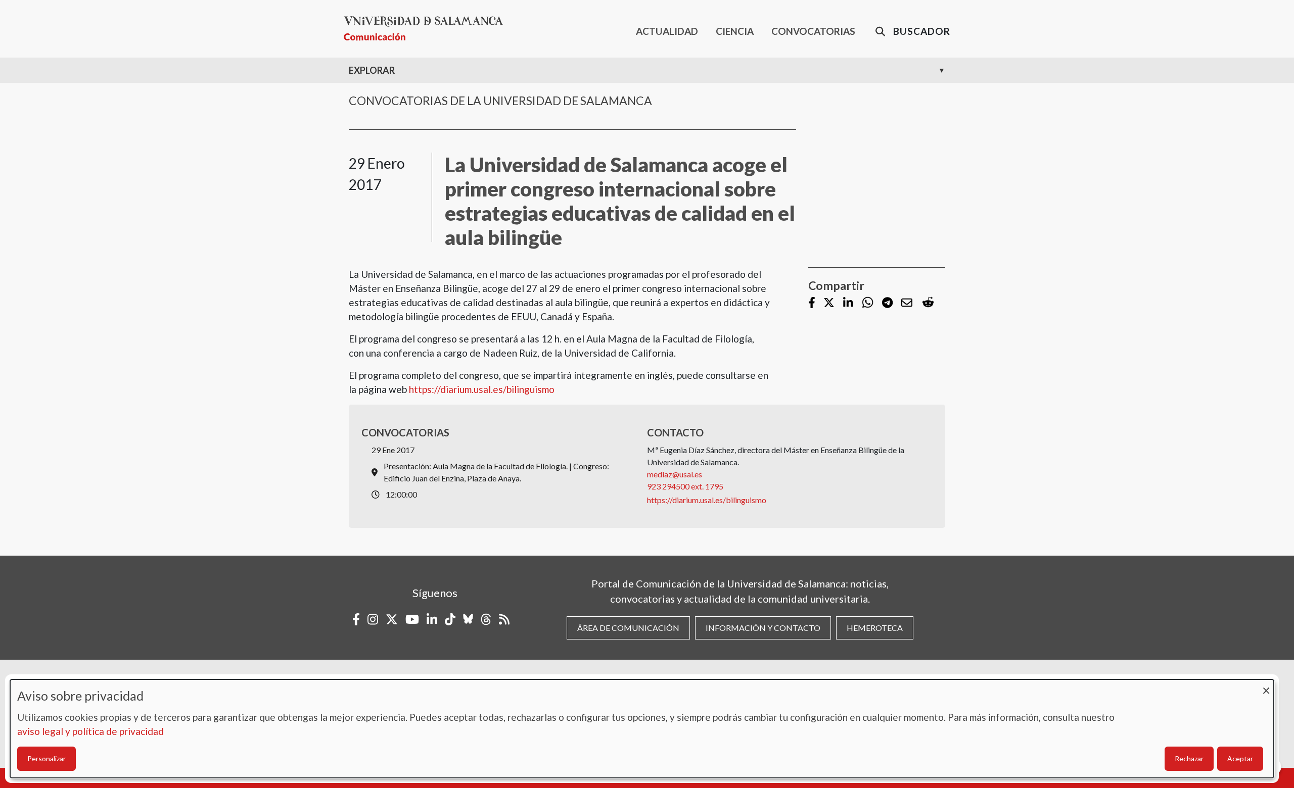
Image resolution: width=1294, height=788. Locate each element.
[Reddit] (928, 303)
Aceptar (1240, 758)
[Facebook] (811, 303)
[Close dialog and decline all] (1266, 685)
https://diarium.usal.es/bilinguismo (481, 389)
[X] (829, 303)
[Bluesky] (468, 619)
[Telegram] (887, 303)
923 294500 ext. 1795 (685, 486)
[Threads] (486, 619)
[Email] (906, 303)
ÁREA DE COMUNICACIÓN (628, 627)
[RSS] (504, 619)
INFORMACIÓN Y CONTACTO (763, 627)
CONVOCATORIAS (813, 31)
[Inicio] (427, 28)
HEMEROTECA (875, 627)
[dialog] (642, 728)
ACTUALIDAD (667, 31)
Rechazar (1189, 758)
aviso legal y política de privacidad (90, 731)
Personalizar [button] (46, 758)
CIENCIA (735, 31)
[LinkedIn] (848, 303)
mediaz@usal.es (674, 474)
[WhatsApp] (867, 303)
